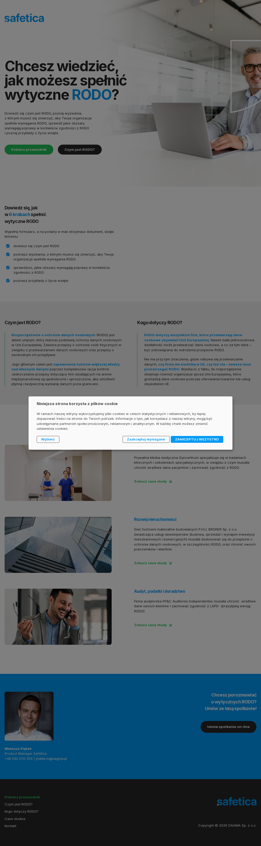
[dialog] (130, 423)
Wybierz (48, 439)
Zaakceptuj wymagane (146, 439)
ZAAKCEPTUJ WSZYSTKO (197, 439)
